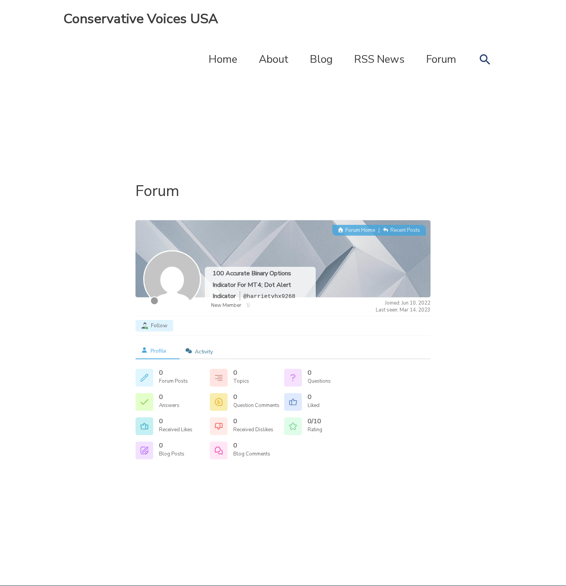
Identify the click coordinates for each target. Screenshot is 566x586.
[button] (485, 59)
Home (223, 59)
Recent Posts (404, 230)
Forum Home (359, 230)
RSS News (379, 59)
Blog (321, 59)
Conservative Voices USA (141, 19)
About (273, 59)
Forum (441, 59)
